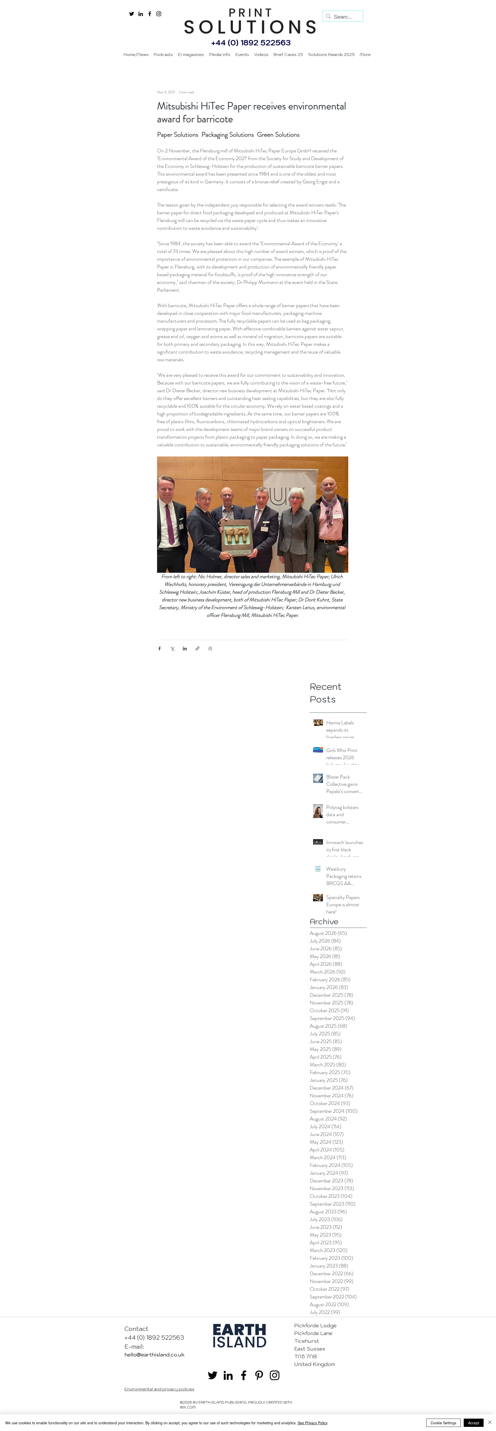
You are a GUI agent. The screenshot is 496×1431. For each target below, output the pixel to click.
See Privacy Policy (313, 1422)
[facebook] (149, 14)
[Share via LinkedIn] (184, 648)
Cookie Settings (443, 1422)
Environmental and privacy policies (159, 1389)
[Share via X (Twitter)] (172, 648)
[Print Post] (210, 648)
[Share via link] (197, 648)
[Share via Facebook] (159, 648)
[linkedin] (140, 14)
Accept (473, 1422)
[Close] (490, 1423)
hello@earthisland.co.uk (154, 1354)
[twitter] (131, 14)
